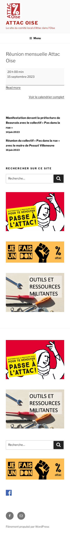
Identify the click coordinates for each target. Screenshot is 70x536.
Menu (37, 38)
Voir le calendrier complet (46, 97)
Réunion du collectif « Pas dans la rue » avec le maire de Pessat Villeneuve (33, 145)
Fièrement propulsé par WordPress (27, 526)
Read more (13, 87)
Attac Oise (22, 23)
